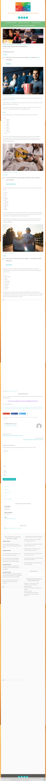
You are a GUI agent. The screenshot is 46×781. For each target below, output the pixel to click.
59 (22, 410)
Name (4, 466)
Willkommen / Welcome (10, 22)
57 (40, 408)
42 (18, 408)
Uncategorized (26, 44)
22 (29, 407)
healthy (23, 417)
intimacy (27, 417)
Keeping (5, 54)
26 (34, 407)
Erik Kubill (8, 253)
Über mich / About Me (24, 22)
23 (30, 407)
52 (32, 408)
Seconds (5, 175)
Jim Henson (8, 63)
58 (41, 408)
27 (36, 407)
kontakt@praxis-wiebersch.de (10, 518)
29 (39, 407)
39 (13, 408)
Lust (5, 495)
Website (5, 475)
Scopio (13, 95)
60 (23, 410)
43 (19, 408)
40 (15, 408)
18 (23, 407)
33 (5, 408)
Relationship (5, 418)
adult (12, 417)
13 (16, 407)
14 (17, 407)
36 (9, 408)
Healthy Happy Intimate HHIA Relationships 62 (33, 439)
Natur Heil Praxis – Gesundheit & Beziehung (23, 13)
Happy (20, 417)
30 (40, 407)
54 (35, 408)
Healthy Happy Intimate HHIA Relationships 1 (24, 25)
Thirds (4, 255)
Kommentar (5, 451)
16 (20, 407)
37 (10, 408)
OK (32, 780)
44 (20, 408)
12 (14, 407)
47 (25, 408)
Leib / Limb (6, 489)
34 (6, 408)
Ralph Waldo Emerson (11, 184)
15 (19, 407)
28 (37, 407)
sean (10, 48)
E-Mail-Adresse (5, 471)
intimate (30, 417)
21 (27, 407)
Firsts (4, 112)
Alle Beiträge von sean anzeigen (10, 425)
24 (32, 407)
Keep (30, 57)
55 (37, 408)
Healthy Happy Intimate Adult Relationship (13, 44)
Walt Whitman (9, 265)
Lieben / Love (7, 492)
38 (12, 408)
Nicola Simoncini (9, 391)
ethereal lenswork (10, 172)
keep (38, 57)
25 (33, 407)
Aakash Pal (8, 95)
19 (24, 407)
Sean (4, 98)
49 (28, 408)
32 (3, 408)
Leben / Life (6, 486)
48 (26, 408)
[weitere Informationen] (27, 414)
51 (31, 408)
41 (16, 408)
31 (42, 407)
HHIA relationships (10, 99)
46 (23, 408)
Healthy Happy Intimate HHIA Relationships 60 (13, 434)
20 (26, 407)
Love (37, 417)
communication (16, 417)
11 (13, 407)
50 (29, 408)
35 (7, 408)
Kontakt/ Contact (36, 22)
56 (38, 408)
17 (22, 407)
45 (22, 408)
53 (34, 408)
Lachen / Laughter (7, 499)
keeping (34, 417)
